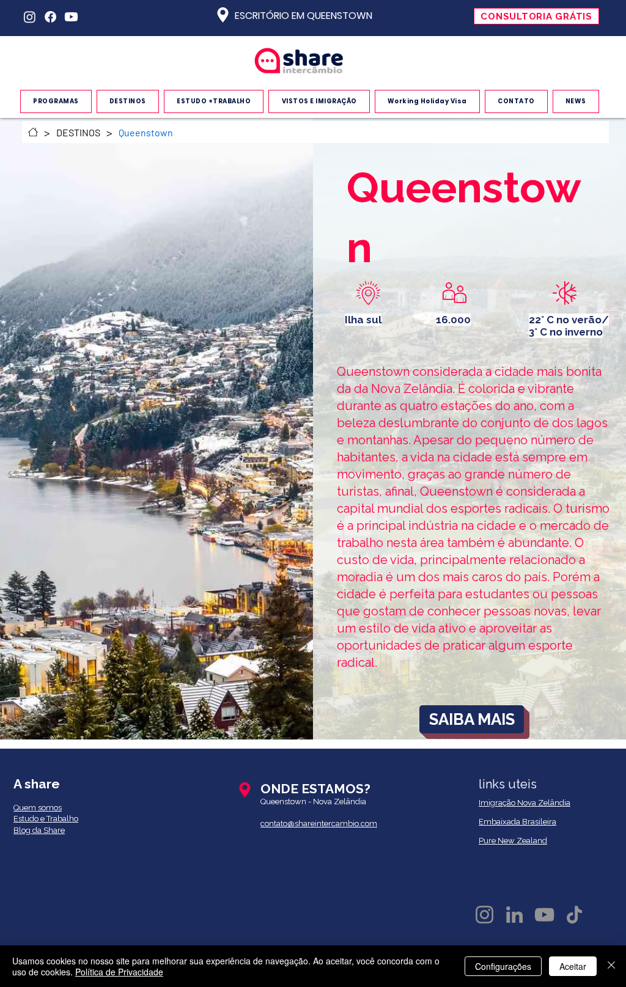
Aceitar (572, 966)
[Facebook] (50, 16)
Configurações (503, 966)
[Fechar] (611, 966)
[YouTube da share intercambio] (544, 914)
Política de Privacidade (119, 972)
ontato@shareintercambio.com (321, 823)
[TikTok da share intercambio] (574, 914)
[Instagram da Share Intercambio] (484, 914)
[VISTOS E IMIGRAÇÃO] (33, 132)
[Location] (222, 15)
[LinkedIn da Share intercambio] (514, 914)
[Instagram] (29, 16)
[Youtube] (71, 16)
